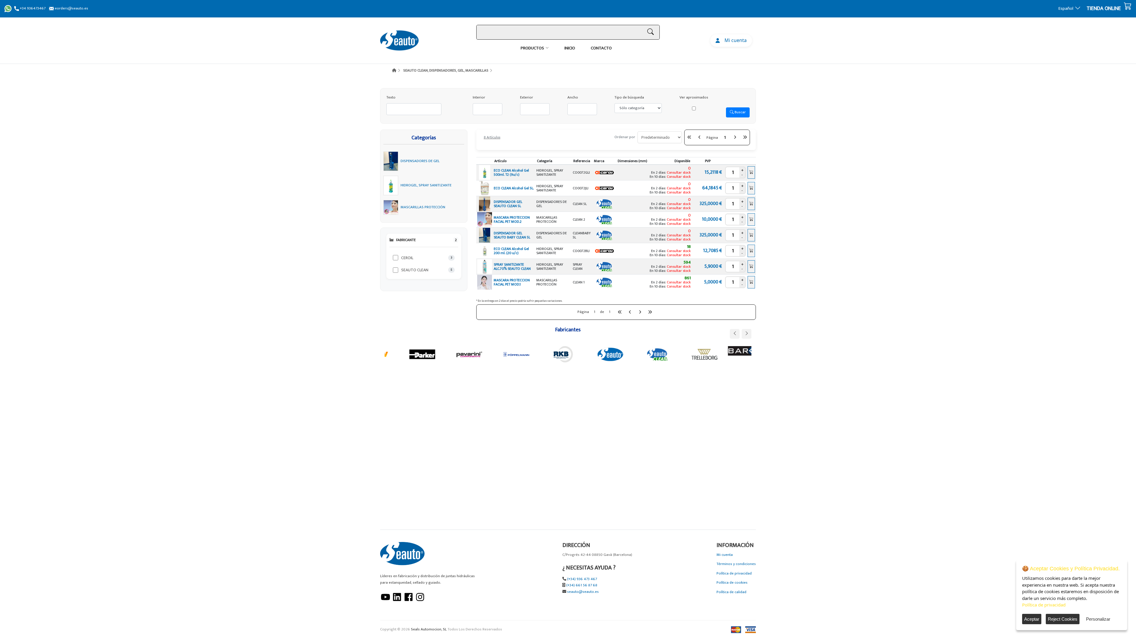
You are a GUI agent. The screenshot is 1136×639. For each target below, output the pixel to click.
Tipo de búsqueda (629, 97)
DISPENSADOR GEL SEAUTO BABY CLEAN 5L (512, 235)
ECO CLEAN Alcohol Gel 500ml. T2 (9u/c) (511, 172)
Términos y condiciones (736, 564)
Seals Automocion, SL (429, 629)
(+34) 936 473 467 (582, 579)
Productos (532, 48)
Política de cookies (732, 583)
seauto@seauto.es (583, 592)
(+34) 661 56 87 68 (581, 585)
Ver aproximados (694, 97)
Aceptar (1031, 619)
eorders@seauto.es (71, 8)
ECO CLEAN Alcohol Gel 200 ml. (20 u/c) (511, 251)
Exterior (526, 97)
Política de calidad (731, 592)
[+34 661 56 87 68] (8, 8)
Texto (391, 97)
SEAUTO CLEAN (414, 270)
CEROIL (407, 258)
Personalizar (1098, 619)
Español (1065, 8)
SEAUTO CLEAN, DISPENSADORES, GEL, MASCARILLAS (445, 70)
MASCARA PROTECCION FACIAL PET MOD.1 (512, 282)
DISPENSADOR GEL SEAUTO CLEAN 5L (508, 204)
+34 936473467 (32, 8)
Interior (479, 97)
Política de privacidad (734, 573)
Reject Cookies (1062, 619)
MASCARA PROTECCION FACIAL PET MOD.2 (512, 219)
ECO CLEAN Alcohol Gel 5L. (514, 188)
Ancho (572, 97)
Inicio (569, 48)
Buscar (740, 112)
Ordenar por (624, 137)
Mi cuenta (734, 40)
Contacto (601, 48)
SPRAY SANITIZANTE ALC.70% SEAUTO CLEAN (512, 266)
